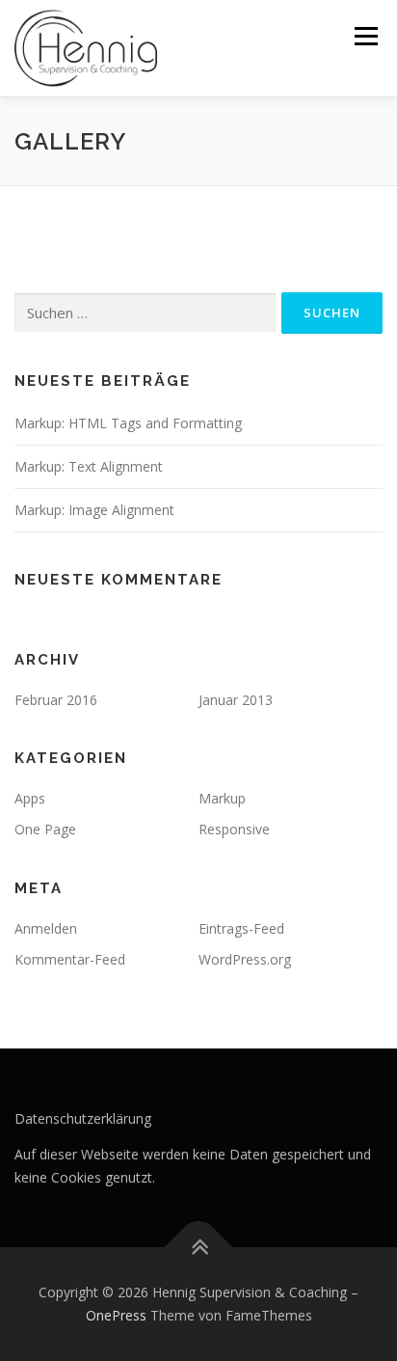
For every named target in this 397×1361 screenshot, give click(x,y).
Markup (222, 798)
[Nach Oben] (199, 1247)
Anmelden (45, 928)
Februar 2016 (55, 700)
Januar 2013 (235, 700)
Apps (29, 798)
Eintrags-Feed (241, 928)
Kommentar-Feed (69, 959)
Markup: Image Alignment (94, 510)
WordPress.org (244, 959)
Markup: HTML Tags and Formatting (128, 423)
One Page (45, 829)
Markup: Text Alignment (88, 466)
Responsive (234, 829)
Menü (365, 36)
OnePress (116, 1315)
